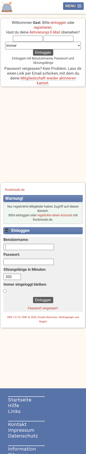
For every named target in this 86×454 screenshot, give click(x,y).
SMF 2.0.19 (13, 317)
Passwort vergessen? (43, 308)
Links (14, 411)
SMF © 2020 (29, 317)
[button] (73, 6)
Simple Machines (47, 317)
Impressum (21, 430)
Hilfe (13, 405)
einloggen (58, 22)
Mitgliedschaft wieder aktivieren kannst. (48, 80)
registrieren (43, 27)
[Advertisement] (43, 135)
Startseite (19, 400)
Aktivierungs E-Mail (44, 32)
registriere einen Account (54, 215)
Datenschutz (23, 436)
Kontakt (17, 424)
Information (22, 449)
